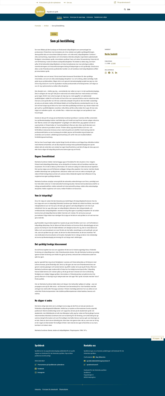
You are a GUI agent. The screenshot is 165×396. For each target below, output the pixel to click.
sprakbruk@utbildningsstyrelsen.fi (98, 361)
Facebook (40, 369)
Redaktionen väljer (100, 17)
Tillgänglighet (63, 389)
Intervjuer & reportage (77, 17)
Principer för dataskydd (50, 389)
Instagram (41, 372)
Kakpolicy (38, 389)
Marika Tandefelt (111, 54)
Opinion (66, 17)
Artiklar (59, 17)
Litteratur (89, 17)
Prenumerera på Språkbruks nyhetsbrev (49, 365)
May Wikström (100, 357)
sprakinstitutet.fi (91, 365)
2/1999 (113, 63)
